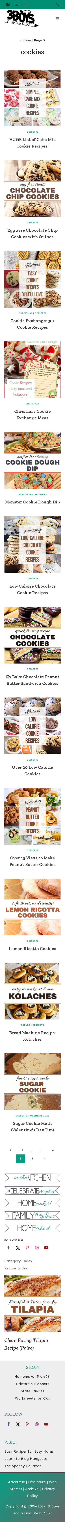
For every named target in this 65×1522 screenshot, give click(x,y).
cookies (25, 40)
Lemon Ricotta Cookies (32, 948)
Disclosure (37, 1482)
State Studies (32, 1391)
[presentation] (32, 98)
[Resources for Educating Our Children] (32, 1228)
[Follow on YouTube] (46, 1247)
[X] (16, 4)
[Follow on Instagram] (37, 1247)
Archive (32, 1489)
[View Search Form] (57, 4)
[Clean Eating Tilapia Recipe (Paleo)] (32, 1303)
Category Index (18, 1261)
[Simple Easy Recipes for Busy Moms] (32, 1178)
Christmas (25, 313)
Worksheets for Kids (32, 1398)
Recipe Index (16, 1268)
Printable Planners (32, 1384)
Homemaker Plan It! (32, 1376)
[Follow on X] (18, 1247)
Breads (25, 1025)
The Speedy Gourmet (22, 1466)
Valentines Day (39, 1115)
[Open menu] (57, 18)
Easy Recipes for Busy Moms (28, 1451)
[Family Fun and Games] (32, 1216)
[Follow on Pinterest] (27, 1247)
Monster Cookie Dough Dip (32, 502)
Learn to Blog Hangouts (25, 1458)
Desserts (32, 132)
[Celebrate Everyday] (32, 1191)
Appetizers (25, 494)
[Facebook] (8, 4)
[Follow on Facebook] (8, 1247)
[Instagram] (24, 4)
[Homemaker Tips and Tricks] (32, 1203)
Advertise (16, 1482)
